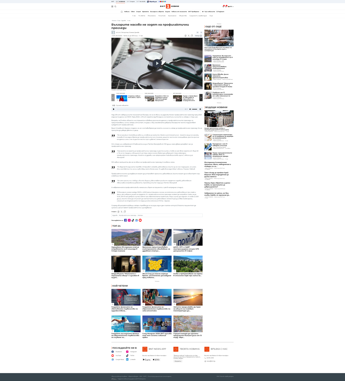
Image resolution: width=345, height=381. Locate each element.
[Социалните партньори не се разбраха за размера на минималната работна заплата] (208, 137)
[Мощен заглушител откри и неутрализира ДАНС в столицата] (219, 118)
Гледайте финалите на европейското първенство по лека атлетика (156, 309)
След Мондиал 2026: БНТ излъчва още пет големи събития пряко (157, 335)
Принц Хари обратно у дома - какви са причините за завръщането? (217, 185)
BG (231, 6)
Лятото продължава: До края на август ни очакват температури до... (187, 309)
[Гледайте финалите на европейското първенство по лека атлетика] (157, 297)
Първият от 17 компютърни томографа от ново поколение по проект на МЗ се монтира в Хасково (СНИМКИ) (222, 94)
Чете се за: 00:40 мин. (219, 188)
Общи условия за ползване (119, 376)
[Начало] (122, 11)
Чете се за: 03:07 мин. (219, 197)
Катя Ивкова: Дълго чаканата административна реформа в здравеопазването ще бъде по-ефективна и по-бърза (222, 76)
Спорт (138, 11)
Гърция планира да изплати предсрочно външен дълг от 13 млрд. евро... (187, 335)
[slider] (150, 109)
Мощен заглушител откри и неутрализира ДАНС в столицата (216, 129)
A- (201, 32)
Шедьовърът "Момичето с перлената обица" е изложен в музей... (125, 275)
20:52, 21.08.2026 (217, 139)
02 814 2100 (210, 358)
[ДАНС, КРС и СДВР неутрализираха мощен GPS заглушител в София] (188, 237)
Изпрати (178, 361)
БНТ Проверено (193, 11)
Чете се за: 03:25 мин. (218, 140)
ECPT (144, 376)
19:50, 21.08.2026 (209, 168)
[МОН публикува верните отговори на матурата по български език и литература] (219, 38)
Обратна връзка (133, 376)
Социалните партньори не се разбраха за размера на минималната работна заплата (222, 136)
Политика (161, 16)
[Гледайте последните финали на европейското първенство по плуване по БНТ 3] (126, 324)
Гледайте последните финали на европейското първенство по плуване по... (125, 335)
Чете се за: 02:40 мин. (219, 178)
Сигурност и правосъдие (198, 16)
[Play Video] (157, 63)
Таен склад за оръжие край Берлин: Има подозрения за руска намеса (216, 175)
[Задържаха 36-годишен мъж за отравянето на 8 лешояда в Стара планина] (126, 237)
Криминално (172, 16)
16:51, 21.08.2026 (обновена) (219, 147)
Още (211, 16)
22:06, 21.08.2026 (209, 131)
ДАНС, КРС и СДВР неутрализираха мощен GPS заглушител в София (186, 249)
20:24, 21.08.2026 (217, 158)
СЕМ (140, 376)
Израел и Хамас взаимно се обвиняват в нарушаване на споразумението (191, 98)
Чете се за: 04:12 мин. (218, 159)
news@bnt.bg (211, 361)
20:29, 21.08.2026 (209, 197)
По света (141, 16)
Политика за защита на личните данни (159, 376)
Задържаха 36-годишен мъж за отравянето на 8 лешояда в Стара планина (125, 249)
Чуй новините (210, 11)
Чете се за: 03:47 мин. (219, 168)
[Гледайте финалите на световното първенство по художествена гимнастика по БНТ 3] (126, 297)
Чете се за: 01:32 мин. (219, 131)
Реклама (157, 281)
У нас (134, 16)
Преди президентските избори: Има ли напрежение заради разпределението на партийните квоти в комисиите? (222, 154)
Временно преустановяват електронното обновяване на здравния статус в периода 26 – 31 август (222, 66)
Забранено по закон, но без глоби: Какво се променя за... (217, 194)
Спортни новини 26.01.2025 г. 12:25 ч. (134, 96)
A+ (197, 32)
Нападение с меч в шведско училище (219, 144)
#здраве (115, 215)
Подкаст (221, 11)
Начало (114, 20)
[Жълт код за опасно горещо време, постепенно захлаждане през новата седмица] (157, 264)
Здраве (123, 20)
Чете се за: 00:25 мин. (218, 148)
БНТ (112, 1)
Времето (145, 11)
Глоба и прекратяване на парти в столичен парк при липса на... (187, 275)
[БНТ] (113, 32)
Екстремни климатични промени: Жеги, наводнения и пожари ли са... (217, 164)
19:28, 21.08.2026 (209, 178)
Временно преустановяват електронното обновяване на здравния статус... (156, 249)
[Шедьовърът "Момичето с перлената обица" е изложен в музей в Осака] (126, 264)
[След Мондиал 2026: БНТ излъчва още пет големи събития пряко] (157, 324)
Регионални (152, 16)
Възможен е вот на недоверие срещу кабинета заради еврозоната (162, 98)
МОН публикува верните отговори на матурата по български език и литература (218, 49)
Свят (133, 11)
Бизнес (167, 11)
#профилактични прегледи (127, 215)
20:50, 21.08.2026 (209, 188)
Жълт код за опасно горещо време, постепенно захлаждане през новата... (156, 275)
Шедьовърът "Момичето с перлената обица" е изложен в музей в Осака (222, 85)
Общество (183, 16)
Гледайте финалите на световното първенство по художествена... (124, 309)
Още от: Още (213, 26)
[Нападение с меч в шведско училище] (208, 146)
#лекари (140, 215)
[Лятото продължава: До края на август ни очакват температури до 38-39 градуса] (188, 297)
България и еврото (157, 11)
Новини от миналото (179, 11)
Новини (127, 11)
